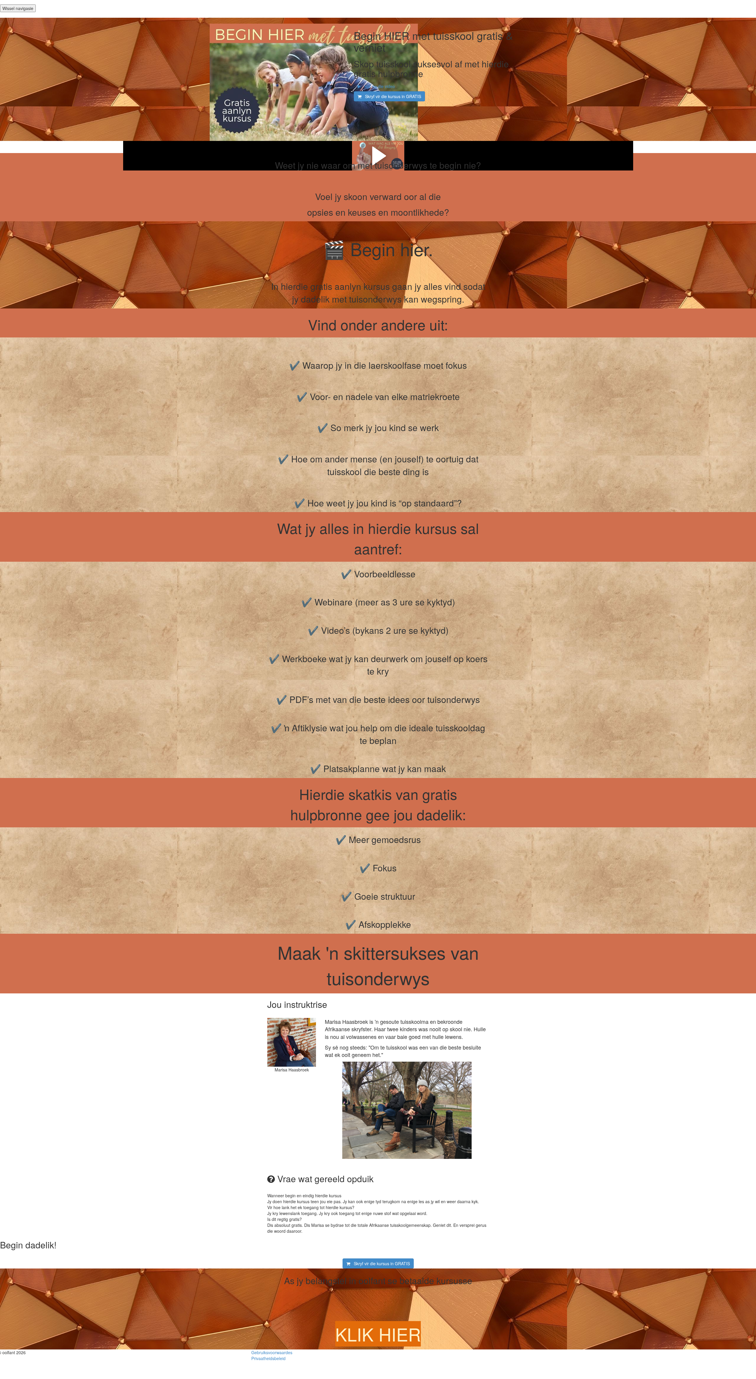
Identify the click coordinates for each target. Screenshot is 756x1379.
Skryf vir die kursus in (391, 96)
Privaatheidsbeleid (268, 1358)
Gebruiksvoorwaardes (271, 1352)
